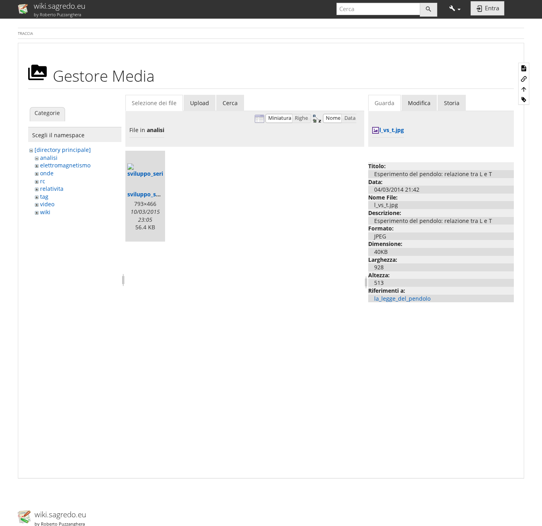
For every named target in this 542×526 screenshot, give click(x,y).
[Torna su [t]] (524, 89)
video (47, 204)
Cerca (230, 103)
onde (47, 173)
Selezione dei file (154, 103)
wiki (45, 212)
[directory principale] (63, 150)
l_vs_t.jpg (391, 130)
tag (44, 196)
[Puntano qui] (524, 78)
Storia (451, 103)
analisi (49, 157)
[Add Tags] (524, 99)
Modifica (419, 103)
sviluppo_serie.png (152, 194)
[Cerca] (428, 10)
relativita (51, 188)
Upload (199, 103)
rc (42, 181)
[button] (455, 9)
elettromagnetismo (65, 165)
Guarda (384, 103)
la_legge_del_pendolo (402, 298)
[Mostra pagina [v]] (524, 68)
